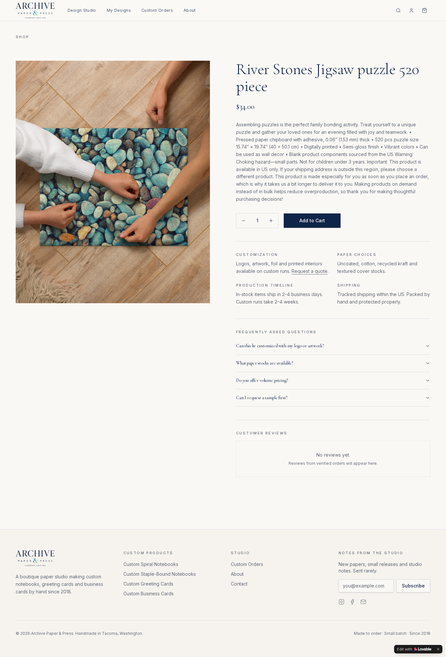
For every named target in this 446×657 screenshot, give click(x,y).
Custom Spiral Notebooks (150, 564)
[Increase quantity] (271, 220)
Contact (239, 584)
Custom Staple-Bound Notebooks (159, 574)
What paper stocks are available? (264, 363)
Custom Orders (157, 10)
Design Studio (82, 10)
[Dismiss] (438, 649)
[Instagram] (341, 602)
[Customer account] (411, 10)
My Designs (119, 10)
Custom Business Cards (148, 593)
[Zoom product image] (113, 182)
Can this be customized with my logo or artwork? (280, 346)
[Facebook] (352, 602)
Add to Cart (312, 220)
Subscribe (413, 585)
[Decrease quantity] (243, 220)
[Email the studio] (363, 602)
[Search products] (398, 10)
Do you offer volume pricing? (262, 380)
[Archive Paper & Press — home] (35, 10)
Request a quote (309, 271)
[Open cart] (424, 10)
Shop (22, 37)
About (189, 10)
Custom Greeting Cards (148, 584)
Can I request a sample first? (261, 397)
